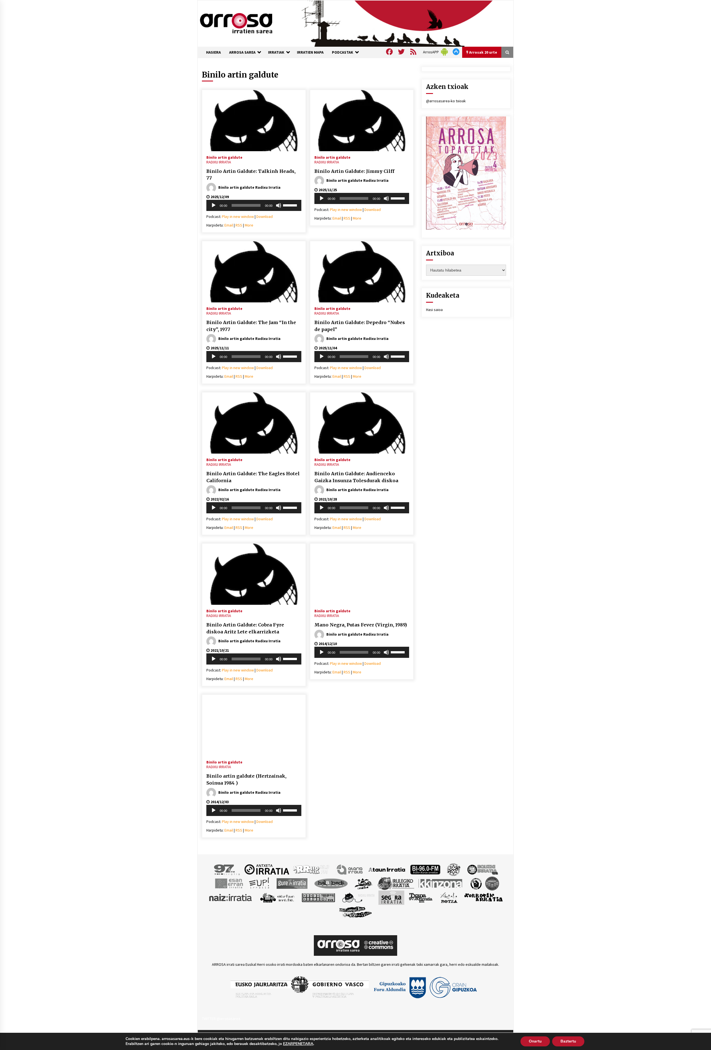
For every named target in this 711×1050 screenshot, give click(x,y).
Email (228, 225)
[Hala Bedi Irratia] (331, 882)
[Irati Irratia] (364, 882)
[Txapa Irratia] (420, 897)
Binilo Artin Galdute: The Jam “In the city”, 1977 (251, 326)
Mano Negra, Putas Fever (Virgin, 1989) (360, 625)
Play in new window (238, 216)
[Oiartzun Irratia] (277, 897)
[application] (253, 205)
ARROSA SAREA (242, 52)
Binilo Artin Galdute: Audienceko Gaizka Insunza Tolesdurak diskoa (356, 477)
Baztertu (568, 1041)
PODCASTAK (342, 52)
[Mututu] (278, 205)
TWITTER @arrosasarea (221, 1018)
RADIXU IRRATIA (218, 162)
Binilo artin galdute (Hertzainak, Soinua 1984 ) (246, 779)
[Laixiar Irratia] (492, 882)
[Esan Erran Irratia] (229, 882)
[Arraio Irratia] (311, 869)
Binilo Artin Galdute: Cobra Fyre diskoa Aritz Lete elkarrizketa (245, 628)
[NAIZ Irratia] (231, 897)
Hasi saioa (434, 309)
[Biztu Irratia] (453, 869)
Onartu (535, 1041)
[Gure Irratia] (292, 882)
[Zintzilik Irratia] (355, 911)
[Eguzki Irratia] (482, 869)
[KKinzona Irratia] (440, 882)
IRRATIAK (276, 52)
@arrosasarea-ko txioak (446, 100)
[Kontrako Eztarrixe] (475, 882)
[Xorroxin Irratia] (483, 897)
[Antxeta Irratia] (266, 869)
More (249, 225)
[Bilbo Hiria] (425, 869)
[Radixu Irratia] (358, 897)
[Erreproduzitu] (213, 205)
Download (264, 216)
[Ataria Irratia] (350, 869)
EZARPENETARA (298, 1043)
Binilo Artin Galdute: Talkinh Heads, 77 (251, 174)
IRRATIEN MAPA (310, 52)
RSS (239, 225)
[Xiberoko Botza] (448, 897)
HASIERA (213, 52)
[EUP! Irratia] (259, 882)
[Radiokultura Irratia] (318, 897)
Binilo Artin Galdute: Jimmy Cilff (354, 171)
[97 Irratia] (227, 869)
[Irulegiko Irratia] (396, 882)
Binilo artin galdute (224, 157)
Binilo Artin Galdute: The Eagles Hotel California (253, 477)
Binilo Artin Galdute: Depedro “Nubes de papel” (359, 326)
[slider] (291, 205)
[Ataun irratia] (386, 869)
